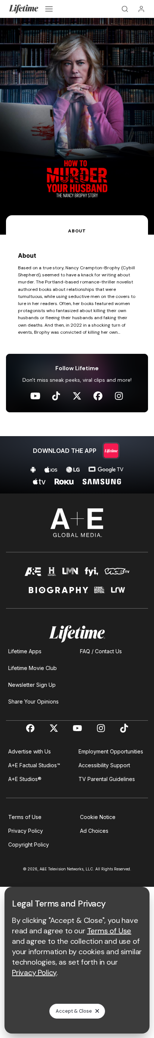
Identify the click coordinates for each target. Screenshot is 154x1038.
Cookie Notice (98, 817)
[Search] (125, 9)
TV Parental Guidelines (106, 779)
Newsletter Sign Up (32, 685)
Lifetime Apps (24, 651)
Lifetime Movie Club (32, 668)
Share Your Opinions (33, 701)
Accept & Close (74, 1011)
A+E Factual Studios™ (34, 765)
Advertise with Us (29, 751)
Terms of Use (24, 817)
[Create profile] (141, 9)
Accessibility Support (104, 765)
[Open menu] (48, 8)
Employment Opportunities (110, 751)
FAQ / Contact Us (101, 651)
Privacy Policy (25, 831)
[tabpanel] (77, 364)
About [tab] (77, 231)
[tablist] (77, 225)
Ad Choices (94, 831)
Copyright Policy (28, 844)
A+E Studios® (24, 779)
